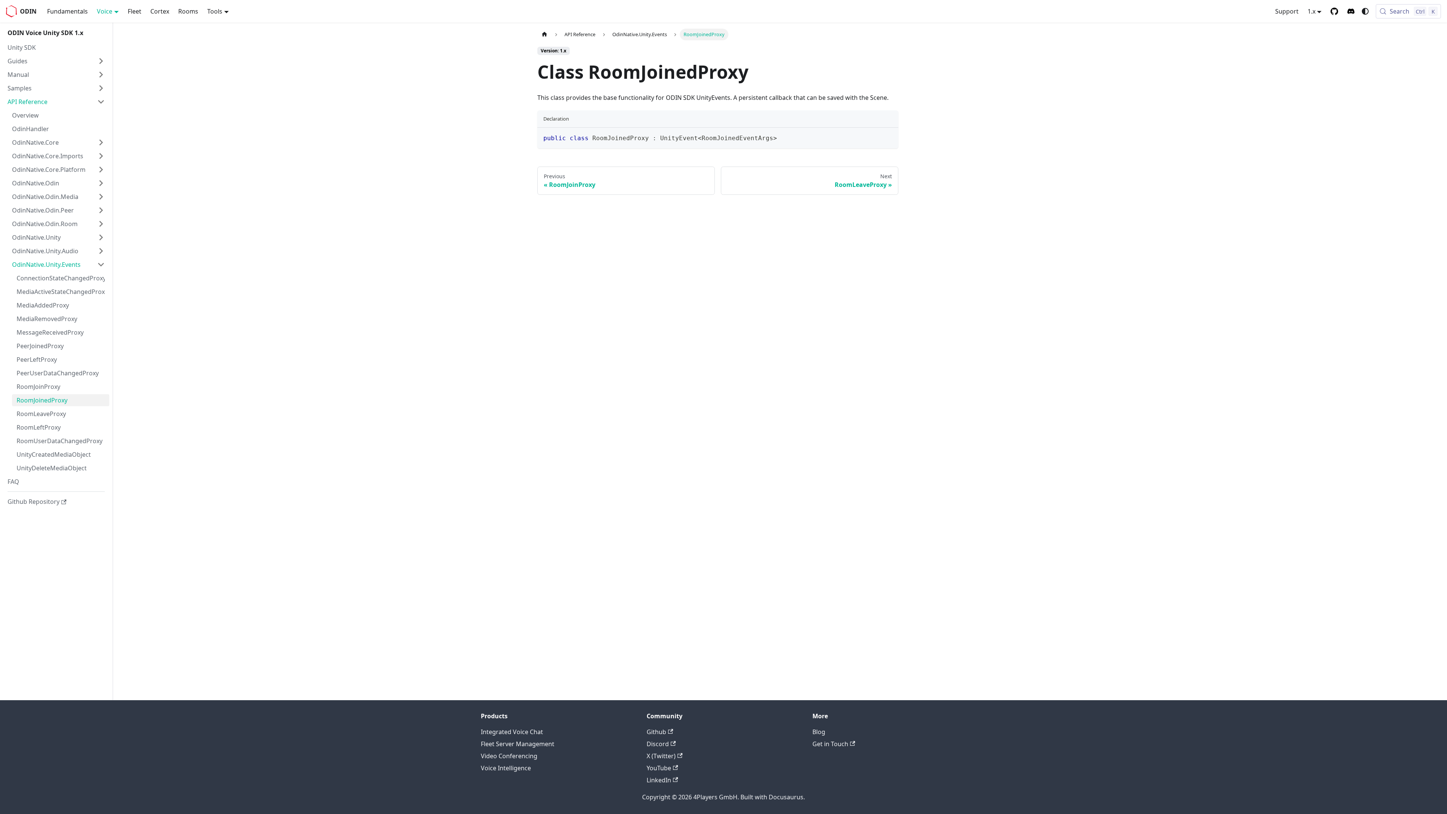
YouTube (659, 768)
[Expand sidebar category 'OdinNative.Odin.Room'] (101, 224)
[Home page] (544, 34)
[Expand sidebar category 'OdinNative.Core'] (101, 142)
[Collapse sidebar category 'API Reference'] (101, 102)
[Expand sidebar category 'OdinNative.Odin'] (101, 183)
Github (656, 732)
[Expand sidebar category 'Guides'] (101, 61)
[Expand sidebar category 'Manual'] (101, 75)
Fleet (134, 11)
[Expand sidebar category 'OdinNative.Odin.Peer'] (101, 210)
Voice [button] (104, 11)
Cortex (159, 11)
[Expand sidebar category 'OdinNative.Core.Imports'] (101, 156)
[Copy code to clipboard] (889, 137)
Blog (818, 732)
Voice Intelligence (506, 768)
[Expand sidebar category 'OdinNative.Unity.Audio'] (101, 251)
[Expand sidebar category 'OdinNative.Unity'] (101, 237)
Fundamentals (67, 11)
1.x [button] (1311, 11)
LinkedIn (659, 780)
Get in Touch (830, 744)
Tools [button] (214, 11)
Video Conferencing (509, 756)
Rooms (188, 11)
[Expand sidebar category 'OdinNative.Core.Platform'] (101, 170)
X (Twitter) (661, 756)
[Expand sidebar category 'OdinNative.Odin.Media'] (101, 197)
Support (1287, 11)
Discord (658, 744)
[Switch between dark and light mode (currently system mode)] (1365, 11)
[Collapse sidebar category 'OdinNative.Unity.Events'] (101, 265)
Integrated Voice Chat (512, 732)
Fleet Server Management (517, 744)
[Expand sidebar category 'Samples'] (101, 88)
